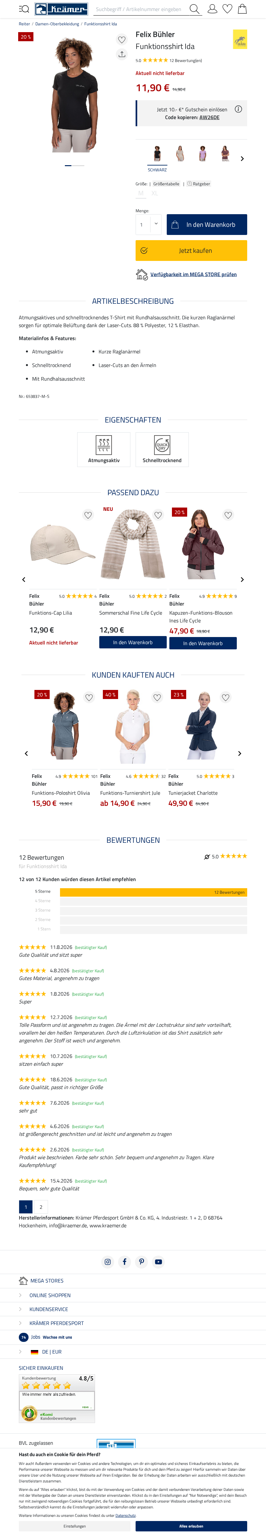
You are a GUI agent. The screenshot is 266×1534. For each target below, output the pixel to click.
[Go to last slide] (24, 579)
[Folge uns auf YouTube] (158, 1262)
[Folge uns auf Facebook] (124, 1262)
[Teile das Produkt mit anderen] (122, 54)
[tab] (68, 165)
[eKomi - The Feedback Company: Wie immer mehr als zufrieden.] (57, 1398)
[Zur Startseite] (61, 8)
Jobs (46, 1337)
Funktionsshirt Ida (100, 23)
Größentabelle (166, 183)
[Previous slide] (141, 158)
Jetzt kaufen (195, 250)
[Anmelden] (212, 7)
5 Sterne (43, 891)
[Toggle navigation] (24, 8)
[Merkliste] (227, 7)
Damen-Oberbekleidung (57, 23)
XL (154, 193)
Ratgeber (202, 183)
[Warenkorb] (242, 7)
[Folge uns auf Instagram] (107, 1262)
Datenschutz (125, 1515)
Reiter (24, 23)
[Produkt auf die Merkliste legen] (122, 39)
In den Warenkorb (203, 643)
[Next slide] (242, 158)
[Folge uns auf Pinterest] (141, 1262)
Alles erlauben (191, 1526)
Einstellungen (75, 1526)
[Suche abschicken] (195, 9)
